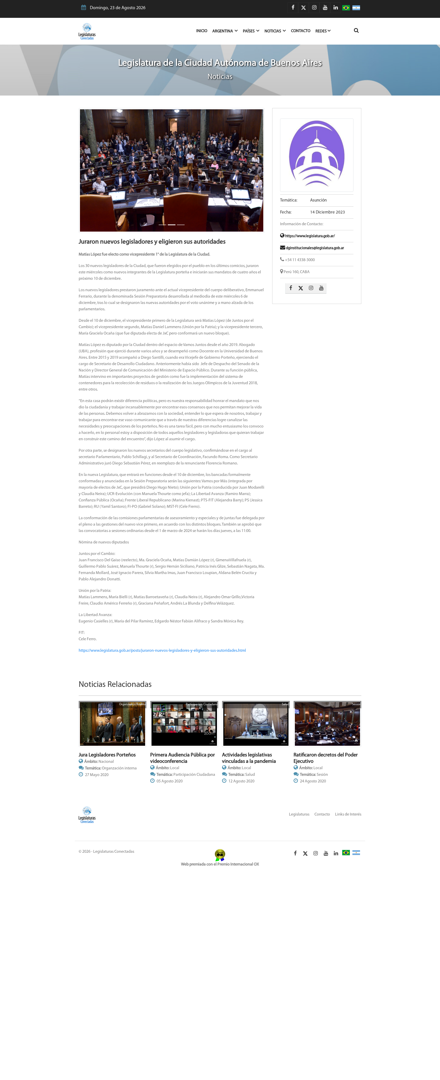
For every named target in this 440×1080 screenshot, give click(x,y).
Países (249, 31)
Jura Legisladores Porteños (107, 755)
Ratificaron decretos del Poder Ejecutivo (326, 758)
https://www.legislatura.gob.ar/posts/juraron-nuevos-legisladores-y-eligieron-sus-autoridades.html (162, 651)
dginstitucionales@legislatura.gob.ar (314, 248)
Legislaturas (299, 814)
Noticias (273, 31)
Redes (321, 31)
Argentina (223, 31)
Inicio (204, 31)
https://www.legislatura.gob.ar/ (309, 236)
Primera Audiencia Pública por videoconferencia (182, 758)
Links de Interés (348, 814)
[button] (93, 170)
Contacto (300, 31)
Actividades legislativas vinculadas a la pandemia (249, 758)
